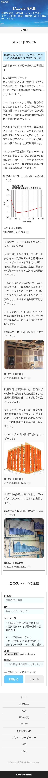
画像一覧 (24, 717)
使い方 (24, 724)
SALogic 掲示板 (24, 8)
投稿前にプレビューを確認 (21, 671)
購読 (24, 744)
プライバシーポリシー (24, 737)
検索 (24, 710)
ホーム (24, 697)
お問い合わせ (24, 731)
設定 (24, 751)
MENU (24, 30)
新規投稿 (24, 704)
